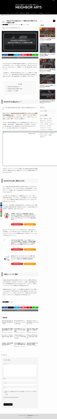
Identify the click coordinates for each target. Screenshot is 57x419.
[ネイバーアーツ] (28, 7)
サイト (5, 387)
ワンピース (46, 133)
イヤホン (6, 24)
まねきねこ (42, 122)
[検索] (54, 0)
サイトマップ (36, 415)
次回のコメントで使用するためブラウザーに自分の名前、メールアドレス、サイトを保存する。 (20, 392)
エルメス (41, 123)
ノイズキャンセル (43, 129)
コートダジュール (43, 127)
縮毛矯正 (50, 134)
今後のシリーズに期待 (13, 91)
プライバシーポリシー (22, 415)
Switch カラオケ (42, 120)
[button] (5, 55)
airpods (11, 301)
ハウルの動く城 (49, 129)
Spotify (50, 118)
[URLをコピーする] (1, 216)
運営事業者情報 (30, 415)
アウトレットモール (48, 122)
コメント (5, 363)
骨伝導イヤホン (42, 136)
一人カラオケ (51, 133)
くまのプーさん (49, 120)
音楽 (3, 24)
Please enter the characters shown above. (11, 397)
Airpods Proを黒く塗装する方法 (15, 88)
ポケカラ (41, 133)
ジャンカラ (49, 127)
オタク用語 (46, 123)
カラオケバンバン (43, 125)
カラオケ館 (49, 125)
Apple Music (46, 118)
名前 (5, 378)
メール (5, 382)
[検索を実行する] (54, 21)
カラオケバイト (51, 123)
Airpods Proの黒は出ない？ (14, 86)
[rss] (53, 0)
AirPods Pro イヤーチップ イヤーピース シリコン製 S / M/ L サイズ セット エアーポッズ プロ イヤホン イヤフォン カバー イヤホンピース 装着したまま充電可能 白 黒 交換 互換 (23, 257)
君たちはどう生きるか (43, 134)
